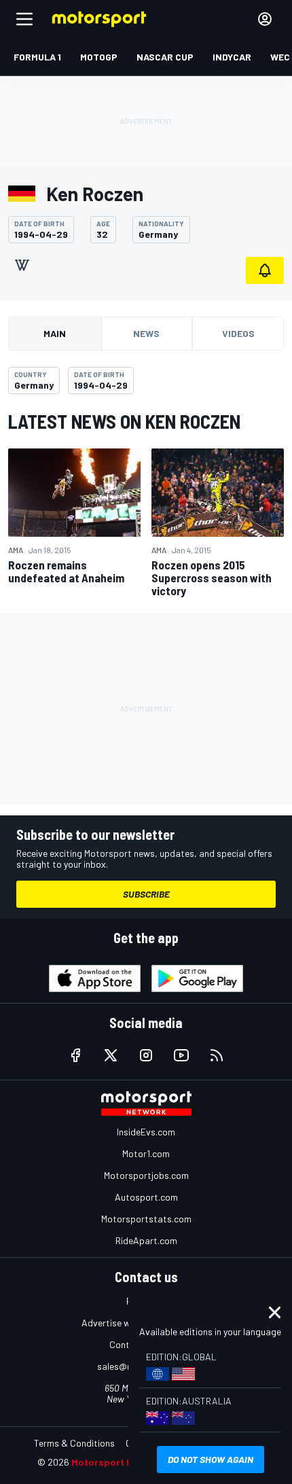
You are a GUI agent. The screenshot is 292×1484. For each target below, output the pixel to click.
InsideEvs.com (146, 1131)
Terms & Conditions (74, 1443)
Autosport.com (146, 1197)
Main (54, 333)
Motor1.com (146, 1153)
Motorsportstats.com (146, 1218)
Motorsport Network (118, 1462)
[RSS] (216, 1055)
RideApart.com (146, 1240)
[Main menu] (24, 19)
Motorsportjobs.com (146, 1175)
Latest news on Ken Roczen (124, 421)
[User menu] (264, 19)
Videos (238, 333)
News (146, 333)
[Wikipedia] (21, 265)
